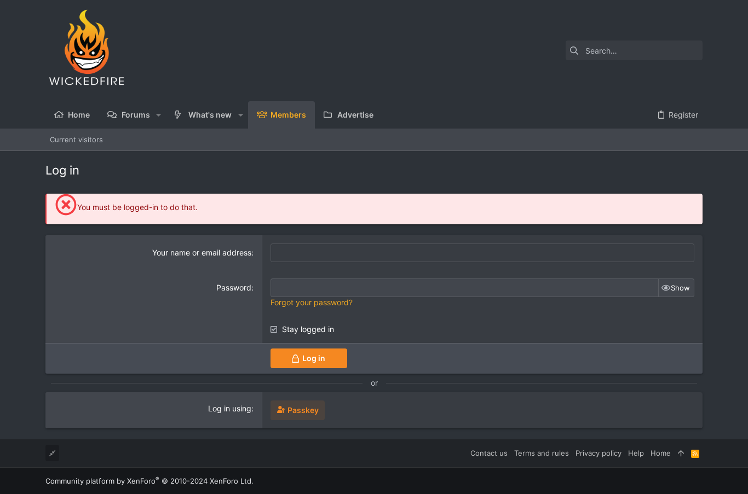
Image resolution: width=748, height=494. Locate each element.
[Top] (681, 453)
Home (661, 453)
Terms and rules (541, 453)
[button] (158, 114)
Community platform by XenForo (149, 480)
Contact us (489, 453)
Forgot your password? (312, 302)
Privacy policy (599, 453)
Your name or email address (201, 252)
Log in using (229, 408)
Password (233, 287)
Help (636, 453)
